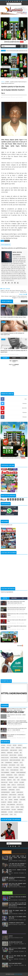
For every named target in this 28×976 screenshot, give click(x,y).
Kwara (3, 747)
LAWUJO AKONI (12, 794)
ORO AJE (3, 804)
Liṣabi (14, 797)
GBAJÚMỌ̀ (14, 598)
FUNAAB (13, 772)
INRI (18, 779)
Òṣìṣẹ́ (22, 807)
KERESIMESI (21, 787)
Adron (24, 747)
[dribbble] (19, 1)
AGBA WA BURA (13, 750)
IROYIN (14, 745)
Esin (18, 765)
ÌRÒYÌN (5, 598)
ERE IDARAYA (12, 765)
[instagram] (10, 1)
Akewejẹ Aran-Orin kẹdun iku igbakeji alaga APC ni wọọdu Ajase (14, 351)
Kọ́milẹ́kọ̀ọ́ (11, 789)
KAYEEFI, (21, 97)
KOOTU (17, 789)
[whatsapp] (17, 846)
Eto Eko (9, 745)
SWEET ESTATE (4, 814)
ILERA (16, 777)
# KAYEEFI (7, 241)
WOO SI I (25, 301)
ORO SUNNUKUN (11, 804)
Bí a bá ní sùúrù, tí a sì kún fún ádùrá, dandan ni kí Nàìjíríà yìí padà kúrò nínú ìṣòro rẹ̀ (17, 904)
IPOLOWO (23, 779)
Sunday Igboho (18, 812)
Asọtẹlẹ (20, 755)
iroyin (11, 782)
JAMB (8, 784)
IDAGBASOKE (9, 775)
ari (21, 752)
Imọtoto (9, 779)
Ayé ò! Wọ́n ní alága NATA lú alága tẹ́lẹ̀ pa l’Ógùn (13, 317)
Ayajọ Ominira (14, 757)
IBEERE (3, 775)
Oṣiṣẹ (12, 747)
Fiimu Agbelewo (14, 770)
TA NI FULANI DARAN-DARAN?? (15, 963)
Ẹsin (22, 765)
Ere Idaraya (4, 765)
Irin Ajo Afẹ (4, 782)
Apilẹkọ (3, 745)
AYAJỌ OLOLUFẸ (5, 757)
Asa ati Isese (4, 755)
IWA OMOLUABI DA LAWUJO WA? (15, 942)
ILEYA (21, 777)
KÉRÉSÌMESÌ (4, 789)
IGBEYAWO (11, 777)
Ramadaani (20, 809)
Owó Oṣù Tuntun (5, 809)
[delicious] (21, 1)
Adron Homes (4, 750)
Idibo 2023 (21, 775)
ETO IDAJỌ (16, 767)
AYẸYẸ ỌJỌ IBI (4, 760)
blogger (5, 357)
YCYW (11, 814)
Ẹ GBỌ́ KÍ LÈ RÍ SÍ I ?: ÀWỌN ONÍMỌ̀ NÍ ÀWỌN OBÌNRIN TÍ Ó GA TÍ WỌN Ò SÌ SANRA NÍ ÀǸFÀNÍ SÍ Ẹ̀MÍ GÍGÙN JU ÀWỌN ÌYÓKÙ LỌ (17, 722)
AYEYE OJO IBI (23, 757)
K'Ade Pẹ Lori (20, 784)
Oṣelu (7, 747)
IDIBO (15, 775)
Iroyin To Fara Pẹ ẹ (7, 301)
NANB (23, 797)
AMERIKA (3, 752)
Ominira (10, 802)
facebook (22, 357)
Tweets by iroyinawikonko (7, 592)
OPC (20, 802)
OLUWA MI (3, 802)
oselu (2, 807)
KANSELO (3, 787)
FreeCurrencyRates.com (6, 524)
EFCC (21, 762)
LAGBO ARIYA (4, 794)
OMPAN (15, 802)
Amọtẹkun (9, 752)
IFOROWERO (4, 777)
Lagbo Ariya (20, 792)
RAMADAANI (4, 812)
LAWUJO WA (4, 797)
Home (2, 81)
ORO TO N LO (20, 804)
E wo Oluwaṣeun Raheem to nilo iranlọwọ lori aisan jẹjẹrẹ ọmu (12, 333)
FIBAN (2, 770)
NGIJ (2, 799)
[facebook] (6, 1)
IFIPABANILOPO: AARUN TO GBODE (16, 922)
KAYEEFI (7, 81)
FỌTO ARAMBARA (5, 772)
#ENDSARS (18, 747)
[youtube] (13, 1)
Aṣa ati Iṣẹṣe (13, 755)
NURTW (10, 799)
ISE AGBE (22, 782)
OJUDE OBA (22, 799)
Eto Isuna (22, 767)
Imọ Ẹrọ (3, 779)
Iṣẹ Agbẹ (3, 784)
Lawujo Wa (20, 794)
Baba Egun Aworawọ (15, 760)
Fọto (21, 770)
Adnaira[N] (19, 645)
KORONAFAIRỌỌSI (5, 792)
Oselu (7, 807)
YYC (15, 814)
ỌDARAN (16, 799)
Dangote (16, 762)
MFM (19, 797)
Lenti (9, 797)
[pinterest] (15, 1)
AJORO (20, 750)
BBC (23, 760)
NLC (6, 799)
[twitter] (8, 1)
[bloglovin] (17, 1)
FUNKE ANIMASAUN (20, 772)
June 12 (14, 784)
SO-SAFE (11, 812)
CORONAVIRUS (8, 762)
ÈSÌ (23, 598)
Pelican (14, 809)
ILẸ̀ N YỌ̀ (10, 936)
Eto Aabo (3, 767)
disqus (14, 357)
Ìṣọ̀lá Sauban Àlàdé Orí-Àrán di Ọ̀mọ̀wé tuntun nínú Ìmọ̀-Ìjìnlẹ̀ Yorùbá (17, 857)
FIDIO (7, 770)
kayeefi (9, 787)
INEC (14, 779)
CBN (2, 762)
